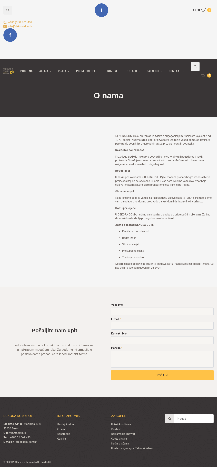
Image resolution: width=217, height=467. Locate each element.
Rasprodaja (63, 434)
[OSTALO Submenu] (140, 71)
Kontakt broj (119, 333)
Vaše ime (118, 304)
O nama (61, 429)
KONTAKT (175, 71)
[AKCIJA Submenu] (51, 71)
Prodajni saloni (65, 424)
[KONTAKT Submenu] (184, 71)
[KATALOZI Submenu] (162, 71)
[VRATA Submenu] (69, 71)
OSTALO (132, 71)
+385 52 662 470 (20, 437)
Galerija (61, 438)
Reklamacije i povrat (123, 434)
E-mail (116, 319)
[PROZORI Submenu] (120, 71)
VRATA (62, 71)
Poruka (116, 348)
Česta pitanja (119, 438)
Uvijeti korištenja (121, 424)
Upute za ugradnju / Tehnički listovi (132, 448)
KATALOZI (153, 71)
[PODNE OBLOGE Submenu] (99, 71)
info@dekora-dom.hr (25, 441)
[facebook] (10, 35)
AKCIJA (43, 71)
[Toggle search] (195, 66)
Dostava (116, 429)
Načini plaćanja (120, 443)
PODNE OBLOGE (86, 71)
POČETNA (26, 71)
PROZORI (111, 71)
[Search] (169, 418)
